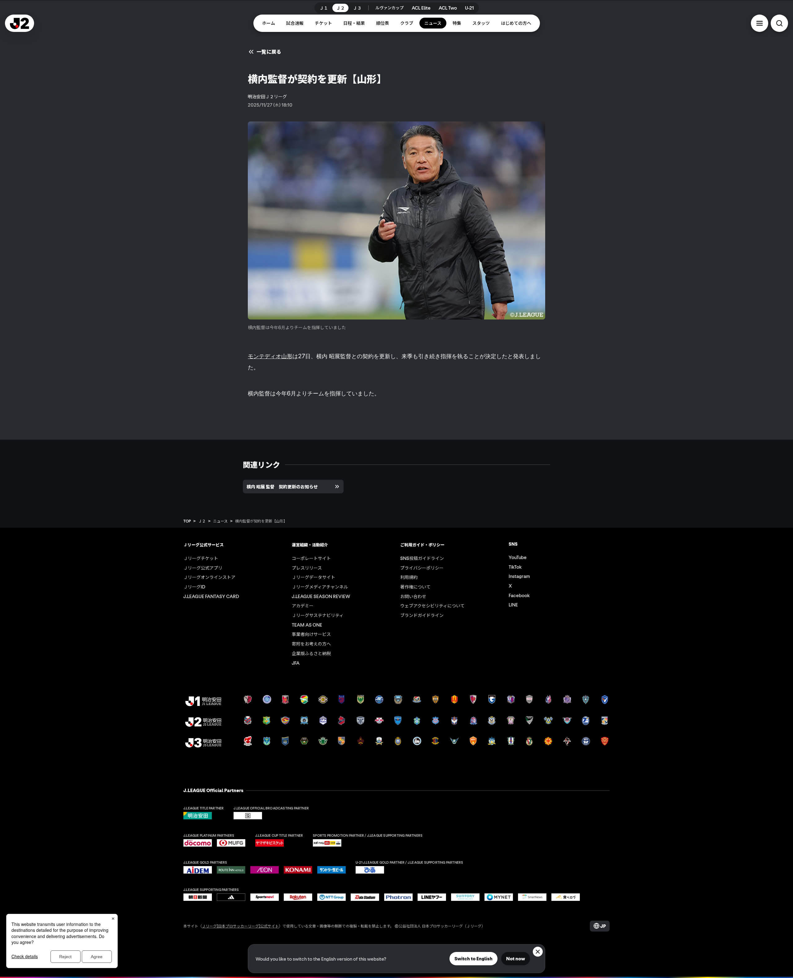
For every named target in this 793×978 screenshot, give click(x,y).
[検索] (779, 23)
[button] (759, 23)
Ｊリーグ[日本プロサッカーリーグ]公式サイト (240, 925)
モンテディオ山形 (270, 356)
